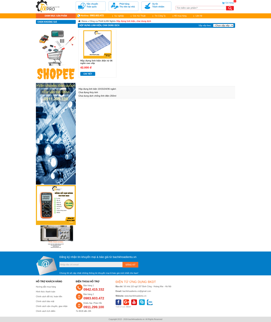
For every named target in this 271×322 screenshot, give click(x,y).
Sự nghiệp (119, 16)
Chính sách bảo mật (45, 301)
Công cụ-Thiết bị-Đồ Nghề (102, 21)
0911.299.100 (93, 307)
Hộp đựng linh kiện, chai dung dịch (133, 21)
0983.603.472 (93, 298)
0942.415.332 (93, 289)
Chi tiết (87, 74)
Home (84, 21)
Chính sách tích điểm (45, 311)
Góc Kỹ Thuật (139, 16)
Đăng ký (130, 264)
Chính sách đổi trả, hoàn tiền (49, 296)
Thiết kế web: (121, 307)
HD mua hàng (180, 16)
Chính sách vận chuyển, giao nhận (51, 306)
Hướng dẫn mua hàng (46, 287)
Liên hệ (198, 16)
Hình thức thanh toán (45, 291)
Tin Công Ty (160, 16)
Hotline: (92, 15)
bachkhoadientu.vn (124, 257)
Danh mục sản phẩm (56, 16)
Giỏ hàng (230, 3)
